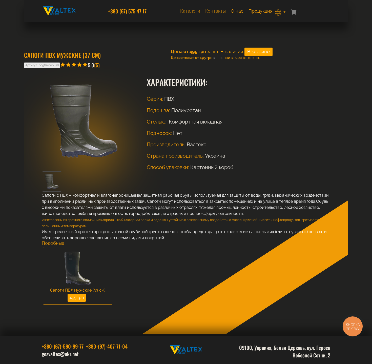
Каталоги (190, 11)
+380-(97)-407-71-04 (107, 346)
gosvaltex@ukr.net (60, 353)
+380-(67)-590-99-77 (63, 346)
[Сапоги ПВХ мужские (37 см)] (52, 190)
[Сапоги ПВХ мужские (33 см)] (78, 269)
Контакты (215, 11)
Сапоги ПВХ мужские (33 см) (77, 290)
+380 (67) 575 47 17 (127, 11)
